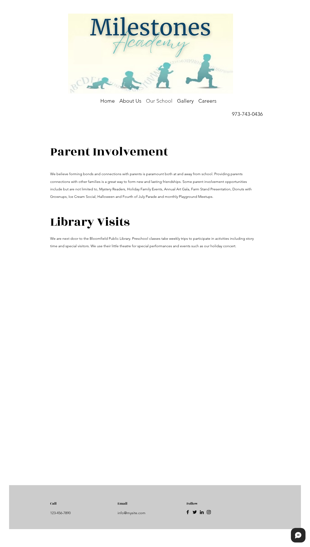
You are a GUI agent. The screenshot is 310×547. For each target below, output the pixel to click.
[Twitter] (194, 512)
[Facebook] (187, 512)
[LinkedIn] (201, 512)
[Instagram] (209, 512)
